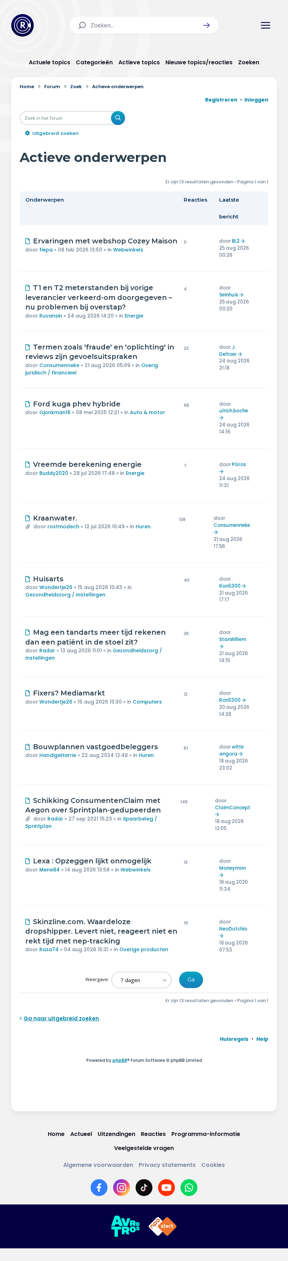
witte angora (231, 750)
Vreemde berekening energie (87, 464)
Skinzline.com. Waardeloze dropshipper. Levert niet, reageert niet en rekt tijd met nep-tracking (101, 931)
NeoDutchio (233, 929)
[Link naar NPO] (162, 1226)
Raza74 (49, 949)
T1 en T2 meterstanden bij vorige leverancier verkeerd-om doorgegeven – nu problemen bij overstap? (98, 297)
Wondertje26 (55, 587)
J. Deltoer (228, 351)
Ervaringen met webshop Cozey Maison (105, 241)
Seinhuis (228, 295)
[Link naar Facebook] (99, 1187)
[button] (206, 25)
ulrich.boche (233, 410)
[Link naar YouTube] (166, 1187)
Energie (134, 315)
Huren (143, 526)
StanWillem (232, 639)
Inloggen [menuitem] (256, 99)
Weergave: (97, 979)
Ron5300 (230, 586)
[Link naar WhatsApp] (189, 1187)
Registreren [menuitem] (221, 99)
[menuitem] (234, 1039)
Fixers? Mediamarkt (69, 693)
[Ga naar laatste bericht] (244, 241)
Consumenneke (59, 365)
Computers (147, 701)
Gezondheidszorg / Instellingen (65, 594)
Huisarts (48, 579)
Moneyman (232, 868)
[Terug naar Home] (22, 25)
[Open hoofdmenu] (265, 25)
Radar (47, 650)
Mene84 (49, 869)
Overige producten (143, 949)
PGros (239, 464)
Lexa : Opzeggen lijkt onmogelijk (92, 861)
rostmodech (63, 526)
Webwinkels (128, 249)
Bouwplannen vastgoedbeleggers (95, 747)
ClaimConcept (232, 807)
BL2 (236, 241)
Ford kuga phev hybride (76, 404)
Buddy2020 (53, 473)
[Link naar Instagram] (121, 1187)
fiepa (46, 249)
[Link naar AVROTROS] (125, 1226)
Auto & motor (147, 412)
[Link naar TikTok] (144, 1187)
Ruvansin (50, 315)
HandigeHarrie (57, 755)
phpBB (119, 1060)
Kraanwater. (55, 518)
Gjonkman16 (55, 412)
